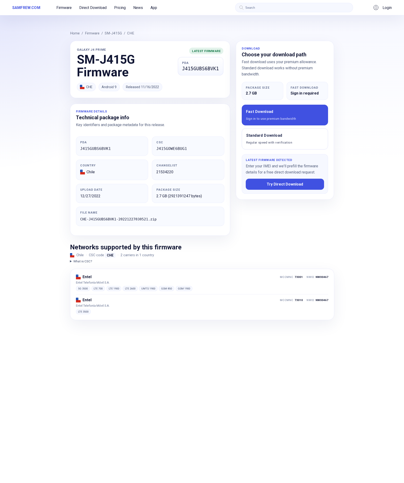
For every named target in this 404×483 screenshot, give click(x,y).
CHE (130, 33)
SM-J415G (113, 33)
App (153, 7)
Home (75, 33)
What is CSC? (82, 261)
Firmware (64, 7)
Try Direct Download (285, 184)
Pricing (120, 7)
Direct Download (93, 7)
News (138, 7)
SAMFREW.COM (26, 7)
